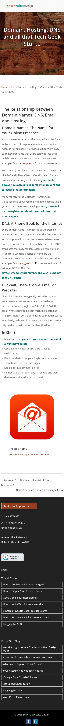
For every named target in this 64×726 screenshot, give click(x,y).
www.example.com (24, 163)
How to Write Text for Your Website (23, 604)
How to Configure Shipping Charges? (23, 584)
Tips (13, 87)
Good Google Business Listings (20, 597)
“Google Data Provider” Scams (20, 677)
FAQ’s (4, 569)
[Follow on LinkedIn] (35, 721)
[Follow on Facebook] (28, 721)
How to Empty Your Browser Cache (22, 591)
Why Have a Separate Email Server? (29, 454)
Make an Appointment (18, 506)
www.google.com (23, 263)
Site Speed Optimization (16, 684)
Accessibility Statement (14, 537)
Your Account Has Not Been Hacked (23, 670)
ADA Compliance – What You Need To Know (27, 657)
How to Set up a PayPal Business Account (26, 617)
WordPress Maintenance (17, 697)
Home (4, 87)
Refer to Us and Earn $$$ (15, 542)
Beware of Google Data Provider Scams (25, 610)
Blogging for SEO (12, 624)
